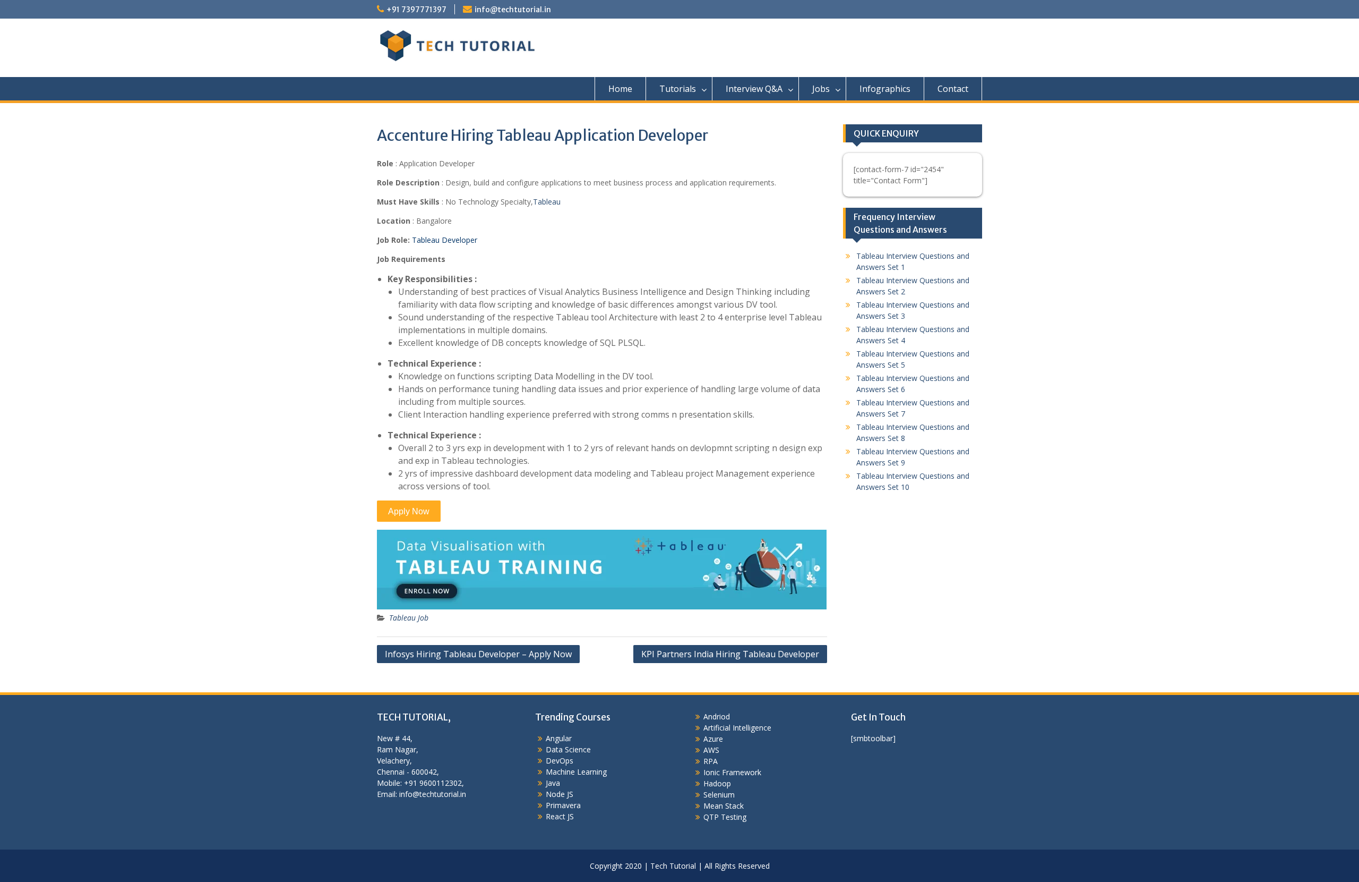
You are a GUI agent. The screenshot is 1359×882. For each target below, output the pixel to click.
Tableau (547, 202)
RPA (710, 761)
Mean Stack (723, 806)
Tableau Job (408, 618)
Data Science (568, 749)
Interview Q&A (754, 89)
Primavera (563, 805)
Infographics (884, 89)
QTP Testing (724, 817)
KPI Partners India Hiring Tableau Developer (730, 654)
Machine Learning (576, 772)
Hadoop (717, 783)
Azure (713, 739)
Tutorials (677, 89)
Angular (559, 738)
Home (620, 89)
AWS (711, 750)
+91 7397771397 (416, 9)
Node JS (559, 794)
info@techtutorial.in (513, 9)
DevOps (559, 761)
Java (553, 783)
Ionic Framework (732, 772)
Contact (952, 89)
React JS (560, 816)
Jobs (821, 89)
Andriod (716, 716)
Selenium (719, 795)
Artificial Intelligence (737, 728)
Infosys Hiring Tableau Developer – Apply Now (478, 654)
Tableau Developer (444, 240)
